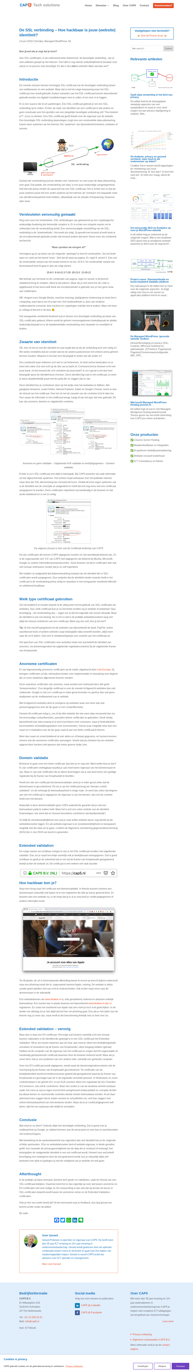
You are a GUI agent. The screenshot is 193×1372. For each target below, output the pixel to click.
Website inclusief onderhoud (149, 456)
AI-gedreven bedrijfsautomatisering (152, 450)
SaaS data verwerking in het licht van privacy (151, 95)
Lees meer (168, 1321)
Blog (116, 6)
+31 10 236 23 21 (33, 1317)
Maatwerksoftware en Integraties (151, 445)
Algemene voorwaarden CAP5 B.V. (151, 1339)
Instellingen (143, 1366)
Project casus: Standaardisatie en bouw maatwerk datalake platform (149, 280)
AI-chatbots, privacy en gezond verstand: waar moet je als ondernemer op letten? (148, 159)
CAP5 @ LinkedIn (90, 1305)
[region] (96, 1363)
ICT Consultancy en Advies (148, 461)
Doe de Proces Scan (152, 35)
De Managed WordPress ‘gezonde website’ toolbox (149, 337)
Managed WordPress (55, 41)
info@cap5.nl (32, 1321)
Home (88, 6)
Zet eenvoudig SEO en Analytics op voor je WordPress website (150, 229)
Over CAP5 (129, 6)
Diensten (101, 6)
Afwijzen (162, 1366)
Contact (144, 6)
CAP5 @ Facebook (91, 1312)
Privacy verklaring (74, 1366)
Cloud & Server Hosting (146, 440)
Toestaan (180, 1366)
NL (69, 41)
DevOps (38, 41)
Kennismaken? (163, 5)
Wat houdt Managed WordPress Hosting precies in (148, 403)
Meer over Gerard (51, 1264)
